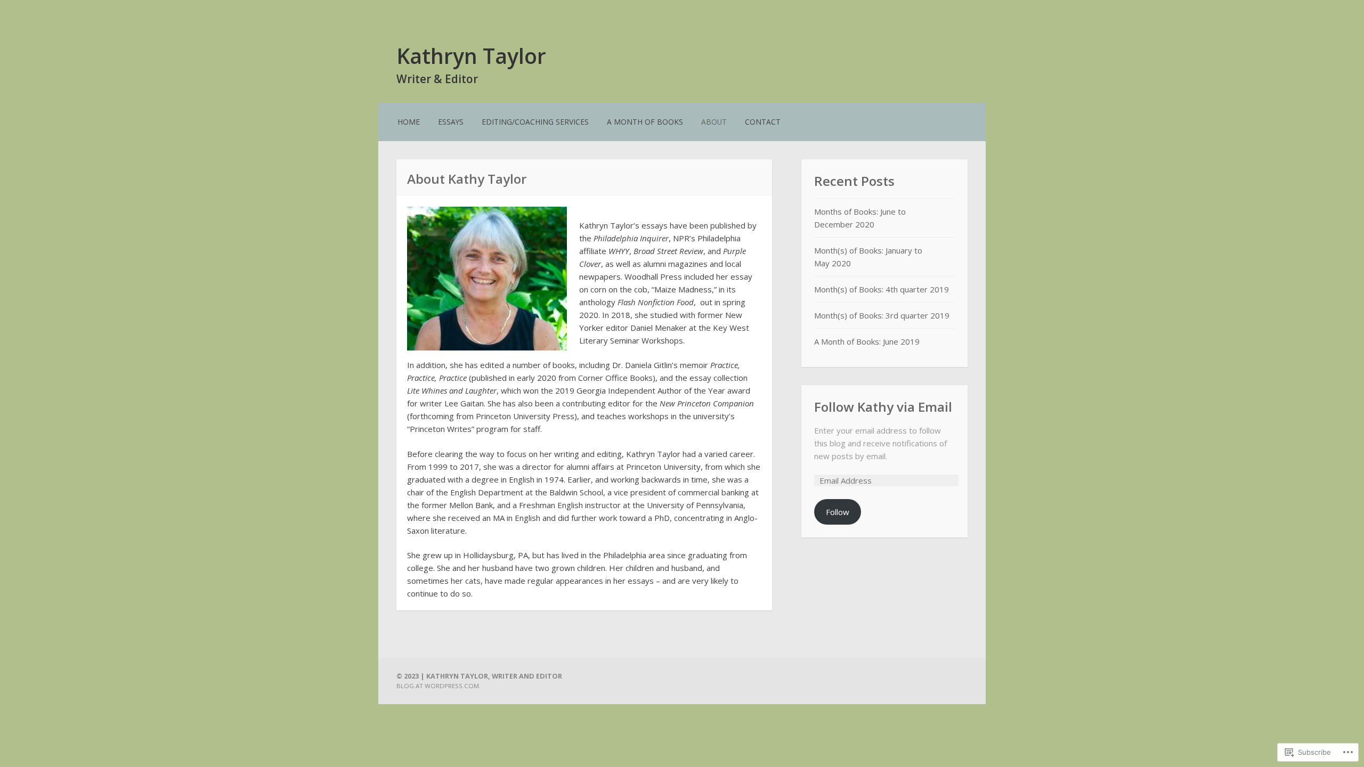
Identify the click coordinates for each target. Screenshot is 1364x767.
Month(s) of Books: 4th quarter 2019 (881, 289)
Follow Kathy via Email (883, 406)
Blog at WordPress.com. (438, 686)
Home (408, 122)
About (714, 122)
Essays (451, 122)
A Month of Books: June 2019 (867, 341)
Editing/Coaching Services (535, 122)
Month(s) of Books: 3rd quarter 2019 (881, 315)
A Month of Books (645, 122)
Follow (837, 512)
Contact (763, 122)
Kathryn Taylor (471, 56)
